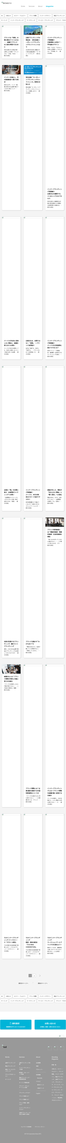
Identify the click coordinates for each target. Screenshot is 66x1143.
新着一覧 (54, 1065)
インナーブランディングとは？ (24, 1108)
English (38, 1093)
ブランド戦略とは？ (24, 1099)
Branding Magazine (55, 1058)
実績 (37, 1066)
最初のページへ (23, 983)
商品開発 (60, 1097)
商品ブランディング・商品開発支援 (24, 1078)
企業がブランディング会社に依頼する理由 (24, 1113)
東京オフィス (40, 1085)
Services (22, 1057)
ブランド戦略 (33, 15)
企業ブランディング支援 (24, 1063)
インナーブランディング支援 (24, 1068)
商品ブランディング (59, 15)
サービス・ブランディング (45, 20)
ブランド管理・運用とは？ (24, 1103)
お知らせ (8, 15)
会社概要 (38, 1063)
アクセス (38, 1081)
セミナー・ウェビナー (20, 15)
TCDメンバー (39, 1069)
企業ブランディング (10, 1063)
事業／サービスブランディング (10, 1070)
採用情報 (38, 1075)
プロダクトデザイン (57, 1100)
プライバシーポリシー (40, 1126)
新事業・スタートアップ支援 (24, 1073)
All (2, 15)
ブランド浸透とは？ (24, 1096)
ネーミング (4, 20)
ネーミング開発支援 (24, 1082)
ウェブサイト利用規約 (26, 1126)
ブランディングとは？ (24, 1092)
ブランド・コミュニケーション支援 (24, 1086)
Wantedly (39, 1078)
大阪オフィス (40, 1088)
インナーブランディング (17, 20)
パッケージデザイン (45, 15)
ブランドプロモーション (10, 1075)
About (38, 1057)
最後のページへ (42, 983)
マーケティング (31, 20)
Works (7, 1057)
